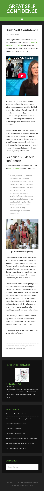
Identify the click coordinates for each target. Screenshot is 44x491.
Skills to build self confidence (16, 424)
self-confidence (19, 348)
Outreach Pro (25, 482)
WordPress (24, 485)
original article (14, 168)
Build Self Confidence (13, 428)
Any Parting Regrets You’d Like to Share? (20, 443)
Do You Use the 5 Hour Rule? (16, 414)
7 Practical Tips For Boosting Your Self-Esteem (22, 419)
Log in (31, 485)
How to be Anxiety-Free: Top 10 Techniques (21, 438)
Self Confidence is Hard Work (16, 448)
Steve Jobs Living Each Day (15, 433)
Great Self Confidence (22, 8)
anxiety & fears (19, 346)
